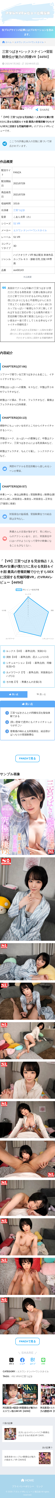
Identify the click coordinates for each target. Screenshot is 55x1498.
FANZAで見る (27, 758)
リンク (39, 1486)
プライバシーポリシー (23, 1486)
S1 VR (16, 223)
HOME (29, 1480)
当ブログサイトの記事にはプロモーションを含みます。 (27, 32)
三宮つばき (19, 210)
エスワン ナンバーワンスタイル (30, 230)
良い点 (15, 694)
